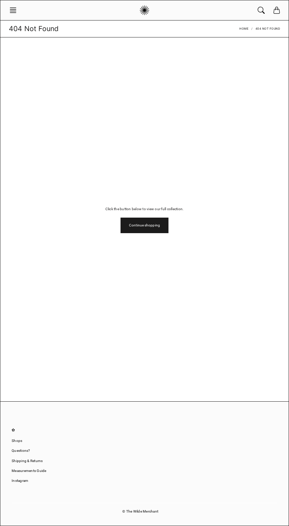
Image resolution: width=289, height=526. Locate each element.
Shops (17, 441)
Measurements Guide (29, 471)
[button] (15, 10)
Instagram (20, 481)
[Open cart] (276, 10)
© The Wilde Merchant (140, 511)
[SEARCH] (261, 10)
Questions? (21, 451)
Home (243, 28)
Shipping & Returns (27, 461)
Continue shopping (144, 225)
